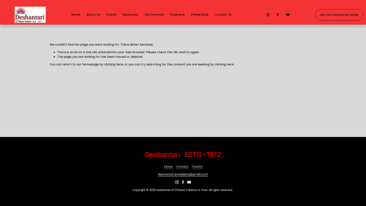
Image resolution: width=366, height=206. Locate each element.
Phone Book (200, 14)
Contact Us (223, 14)
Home (75, 14)
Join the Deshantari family (339, 15)
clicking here (113, 64)
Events (197, 166)
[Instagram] (268, 15)
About (168, 166)
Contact (182, 166)
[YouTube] (288, 15)
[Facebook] (278, 15)
